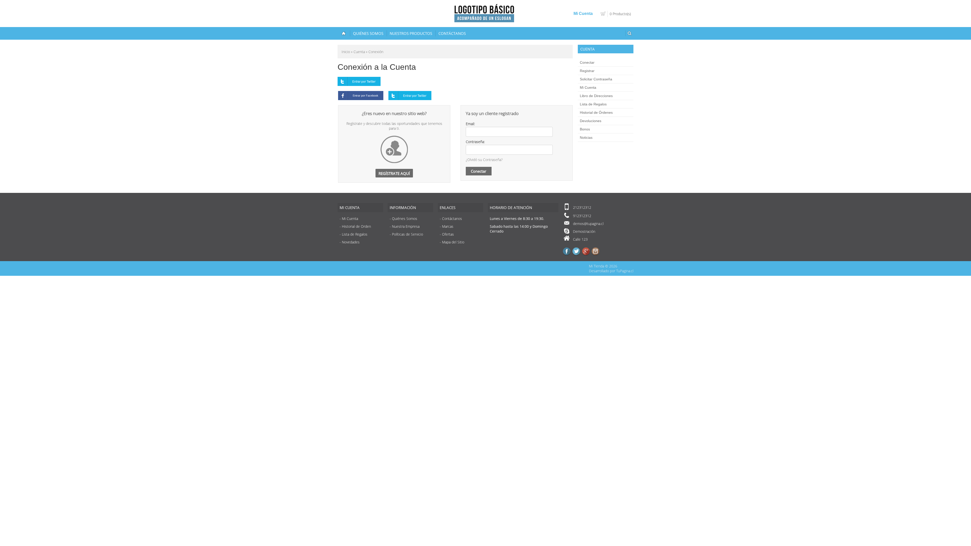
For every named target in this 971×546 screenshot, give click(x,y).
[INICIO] (344, 33)
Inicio (346, 51)
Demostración (584, 231)
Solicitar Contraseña (596, 79)
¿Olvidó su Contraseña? (484, 159)
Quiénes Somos (368, 33)
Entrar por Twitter (364, 81)
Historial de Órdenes (596, 112)
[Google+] (586, 251)
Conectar (587, 62)
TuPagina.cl (624, 270)
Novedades (351, 242)
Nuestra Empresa (406, 226)
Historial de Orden (356, 226)
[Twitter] (576, 251)
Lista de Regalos (593, 104)
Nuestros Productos (411, 33)
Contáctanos (452, 33)
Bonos (585, 129)
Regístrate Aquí (394, 173)
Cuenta (359, 51)
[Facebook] (566, 251)
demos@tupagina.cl (588, 223)
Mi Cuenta (588, 87)
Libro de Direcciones (596, 96)
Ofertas (448, 234)
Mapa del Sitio (453, 242)
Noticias (586, 137)
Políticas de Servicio (407, 234)
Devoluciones (590, 121)
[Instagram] (595, 251)
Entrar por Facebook (365, 95)
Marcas (447, 226)
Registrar (587, 71)
